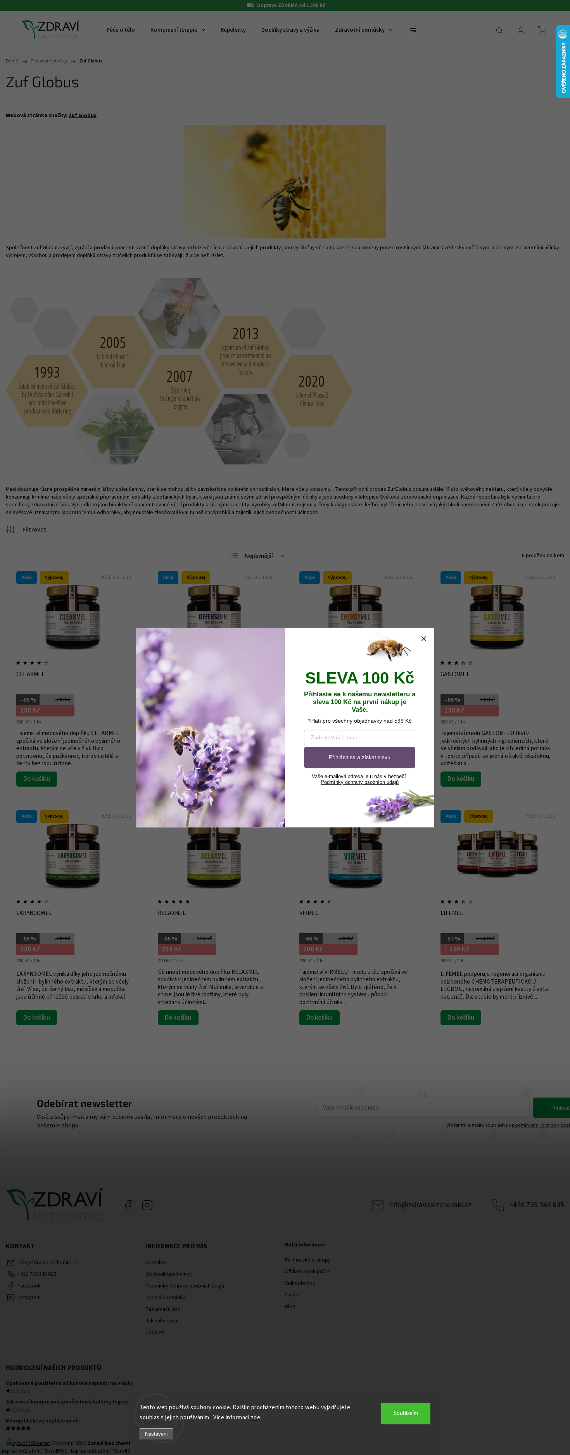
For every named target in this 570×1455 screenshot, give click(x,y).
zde (256, 1418)
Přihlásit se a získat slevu (359, 757)
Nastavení (156, 1434)
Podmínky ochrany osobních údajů (360, 782)
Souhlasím (406, 1413)
